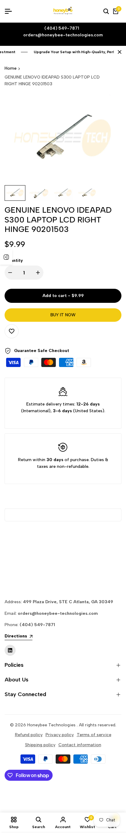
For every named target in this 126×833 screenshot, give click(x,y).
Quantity (14, 260)
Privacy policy (60, 734)
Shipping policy (40, 744)
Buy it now (63, 314)
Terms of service (94, 734)
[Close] (118, 52)
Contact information (79, 744)
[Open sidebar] (6, 257)
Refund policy (29, 734)
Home (11, 68)
